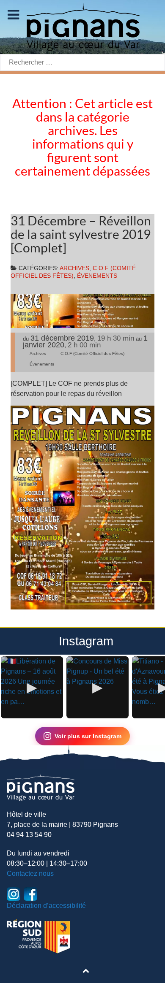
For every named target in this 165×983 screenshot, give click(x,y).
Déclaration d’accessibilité (46, 905)
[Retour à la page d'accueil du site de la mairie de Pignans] (82, 26)
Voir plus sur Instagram (88, 736)
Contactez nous (30, 873)
